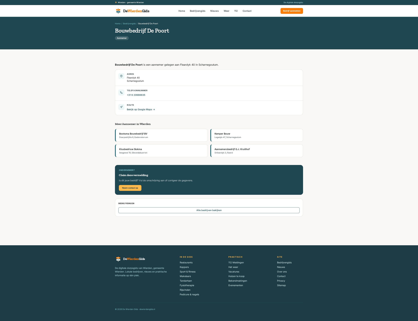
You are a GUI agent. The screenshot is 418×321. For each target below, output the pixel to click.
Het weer (233, 267)
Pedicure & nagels (189, 294)
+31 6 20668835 (136, 94)
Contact (247, 10)
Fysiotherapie (187, 285)
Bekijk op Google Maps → (141, 109)
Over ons (282, 271)
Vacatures (233, 271)
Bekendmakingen (237, 280)
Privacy (281, 280)
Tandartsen (186, 280)
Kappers (184, 267)
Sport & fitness (187, 271)
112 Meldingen (236, 262)
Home (181, 10)
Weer (226, 10)
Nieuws (214, 10)
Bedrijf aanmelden (291, 11)
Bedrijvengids (197, 10)
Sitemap (281, 285)
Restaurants (186, 262)
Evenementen (235, 285)
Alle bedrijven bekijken (209, 210)
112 (236, 10)
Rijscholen (185, 289)
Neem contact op (130, 188)
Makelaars (185, 276)
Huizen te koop (236, 276)
